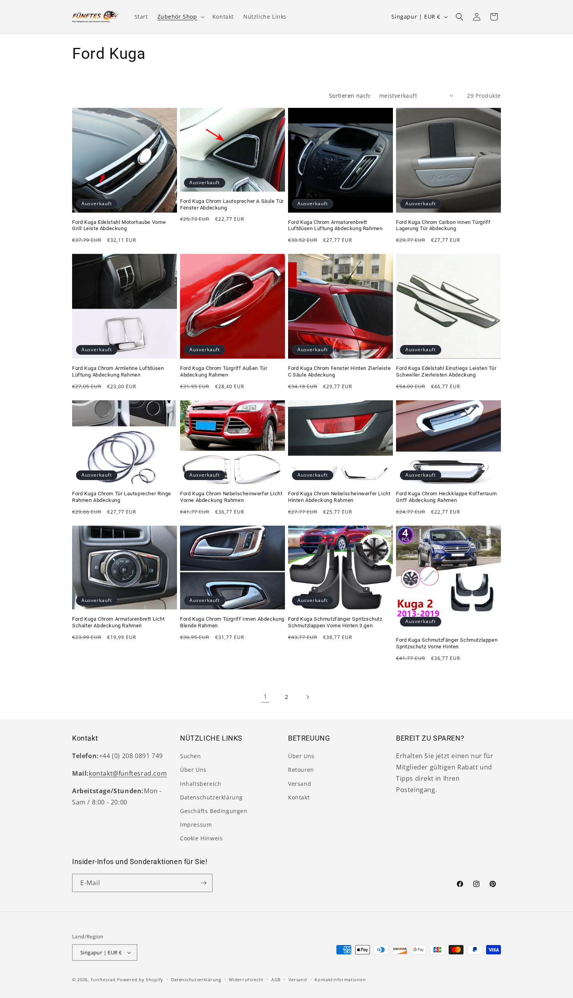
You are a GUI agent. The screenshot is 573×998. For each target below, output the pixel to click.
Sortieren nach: (350, 95)
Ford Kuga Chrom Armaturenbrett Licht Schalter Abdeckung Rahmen (118, 622)
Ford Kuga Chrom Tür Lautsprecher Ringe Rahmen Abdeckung (121, 497)
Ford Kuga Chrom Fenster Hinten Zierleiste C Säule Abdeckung (339, 371)
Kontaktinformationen (340, 979)
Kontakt (298, 797)
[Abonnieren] (203, 883)
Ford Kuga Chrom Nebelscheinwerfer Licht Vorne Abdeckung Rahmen (231, 497)
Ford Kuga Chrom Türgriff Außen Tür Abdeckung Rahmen (223, 371)
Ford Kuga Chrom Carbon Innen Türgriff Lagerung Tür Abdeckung (443, 225)
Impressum (196, 824)
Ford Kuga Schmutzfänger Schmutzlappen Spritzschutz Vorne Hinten (446, 643)
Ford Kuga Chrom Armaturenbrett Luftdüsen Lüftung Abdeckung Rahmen (335, 225)
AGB (276, 979)
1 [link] (265, 696)
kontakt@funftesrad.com (128, 773)
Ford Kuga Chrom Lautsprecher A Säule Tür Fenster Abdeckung (232, 204)
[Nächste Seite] (307, 697)
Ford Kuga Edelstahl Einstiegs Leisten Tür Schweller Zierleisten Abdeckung (446, 371)
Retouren (301, 769)
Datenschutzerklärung (211, 797)
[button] (180, 17)
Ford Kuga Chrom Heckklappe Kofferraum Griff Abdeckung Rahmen (446, 497)
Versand (299, 783)
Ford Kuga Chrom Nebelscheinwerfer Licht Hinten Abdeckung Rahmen (339, 497)
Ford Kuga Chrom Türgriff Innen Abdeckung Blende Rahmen (232, 622)
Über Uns (193, 769)
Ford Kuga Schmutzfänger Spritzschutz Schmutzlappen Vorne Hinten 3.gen (335, 622)
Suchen (190, 756)
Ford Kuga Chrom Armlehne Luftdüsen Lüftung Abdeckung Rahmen (118, 371)
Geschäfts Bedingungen (214, 811)
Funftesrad (103, 979)
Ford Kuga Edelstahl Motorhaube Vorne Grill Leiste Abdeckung (119, 225)
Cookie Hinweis (201, 838)
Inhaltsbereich (200, 783)
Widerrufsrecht (246, 979)
